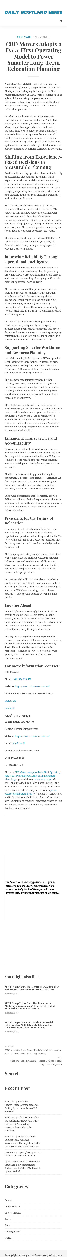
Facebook (9, 708)
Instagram (10, 701)
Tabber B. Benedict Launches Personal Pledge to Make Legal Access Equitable (36, 1063)
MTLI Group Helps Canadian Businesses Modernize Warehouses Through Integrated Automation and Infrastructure (30, 1006)
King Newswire (43, 779)
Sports (8, 1219)
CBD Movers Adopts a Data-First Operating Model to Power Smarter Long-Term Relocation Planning (32, 776)
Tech (7, 1225)
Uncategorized (13, 1231)
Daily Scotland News (32, 1255)
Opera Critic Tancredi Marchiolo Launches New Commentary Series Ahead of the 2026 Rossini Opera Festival (22, 1166)
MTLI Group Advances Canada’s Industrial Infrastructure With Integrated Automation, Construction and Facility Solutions (29, 1025)
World (8, 1238)
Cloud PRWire (23, 37)
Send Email (19, 743)
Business (9, 1200)
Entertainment (13, 1212)
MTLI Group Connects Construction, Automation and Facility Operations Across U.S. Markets (32, 988)
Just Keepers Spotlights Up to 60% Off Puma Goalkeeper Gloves (23, 1154)
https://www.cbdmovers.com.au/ (32, 686)
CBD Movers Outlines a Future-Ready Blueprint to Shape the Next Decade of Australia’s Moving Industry (33, 1052)
